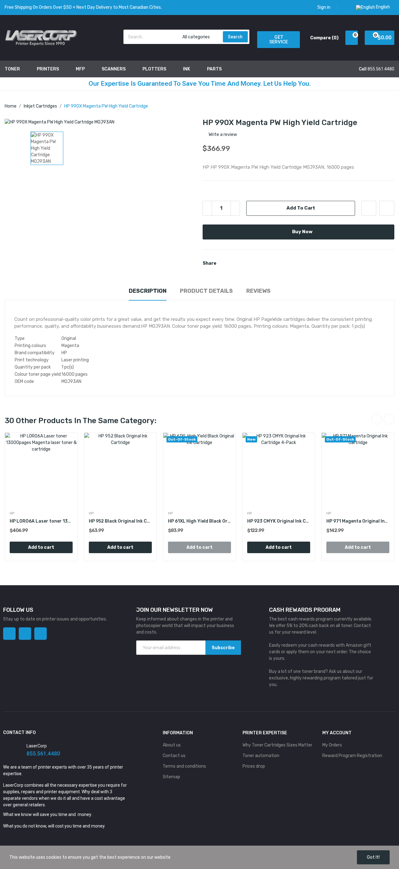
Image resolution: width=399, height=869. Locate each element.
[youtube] (40, 633)
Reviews (258, 290)
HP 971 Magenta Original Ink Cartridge (357, 521)
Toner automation (261, 755)
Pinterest (246, 263)
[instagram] (25, 633)
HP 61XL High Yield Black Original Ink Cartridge (199, 521)
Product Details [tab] (206, 290)
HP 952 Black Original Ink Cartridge (120, 521)
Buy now (302, 231)
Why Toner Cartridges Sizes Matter (277, 745)
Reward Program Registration (352, 755)
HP (12, 513)
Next (389, 419)
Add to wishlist (368, 208)
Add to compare (386, 208)
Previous (376, 419)
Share (224, 263)
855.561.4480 (381, 68)
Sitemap (171, 777)
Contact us (174, 755)
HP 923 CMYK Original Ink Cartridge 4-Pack (278, 521)
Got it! (373, 857)
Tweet (235, 263)
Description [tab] (147, 290)
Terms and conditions (184, 766)
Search (235, 36)
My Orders (332, 745)
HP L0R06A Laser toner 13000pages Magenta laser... (41, 521)
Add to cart (300, 208)
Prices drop (254, 766)
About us (172, 745)
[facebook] (9, 633)
